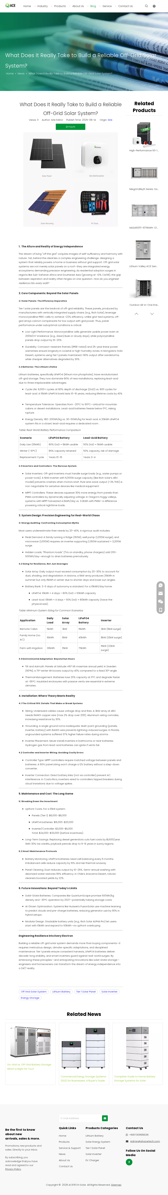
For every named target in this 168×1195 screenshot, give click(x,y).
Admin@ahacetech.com (145, 1141)
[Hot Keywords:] (146, 6)
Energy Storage (30, 998)
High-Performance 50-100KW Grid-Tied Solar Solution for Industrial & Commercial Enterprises (144, 150)
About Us (64, 1160)
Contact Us (66, 1166)
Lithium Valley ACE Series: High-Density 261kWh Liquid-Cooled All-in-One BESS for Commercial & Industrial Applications (144, 266)
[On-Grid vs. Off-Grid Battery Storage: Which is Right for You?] (30, 1042)
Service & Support (70, 1148)
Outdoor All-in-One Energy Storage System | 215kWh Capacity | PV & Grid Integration (144, 305)
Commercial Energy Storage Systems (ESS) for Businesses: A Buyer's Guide (83, 1078)
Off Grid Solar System (34, 991)
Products (64, 1141)
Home (62, 1135)
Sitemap (116, 1184)
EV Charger (92, 1160)
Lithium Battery (61, 991)
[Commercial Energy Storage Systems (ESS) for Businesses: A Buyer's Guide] (84, 1048)
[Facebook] (129, 1162)
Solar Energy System (98, 1141)
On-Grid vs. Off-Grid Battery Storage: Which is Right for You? (29, 1067)
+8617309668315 (139, 1134)
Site (110, 120)
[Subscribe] (105, 1118)
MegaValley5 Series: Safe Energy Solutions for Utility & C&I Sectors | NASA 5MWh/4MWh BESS (144, 189)
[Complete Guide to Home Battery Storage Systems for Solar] (138, 1048)
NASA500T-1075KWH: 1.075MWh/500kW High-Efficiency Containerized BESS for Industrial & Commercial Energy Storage (144, 227)
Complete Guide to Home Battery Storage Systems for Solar (134, 1078)
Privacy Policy (13, 1169)
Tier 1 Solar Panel (86, 991)
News (62, 1154)
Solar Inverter (109, 991)
